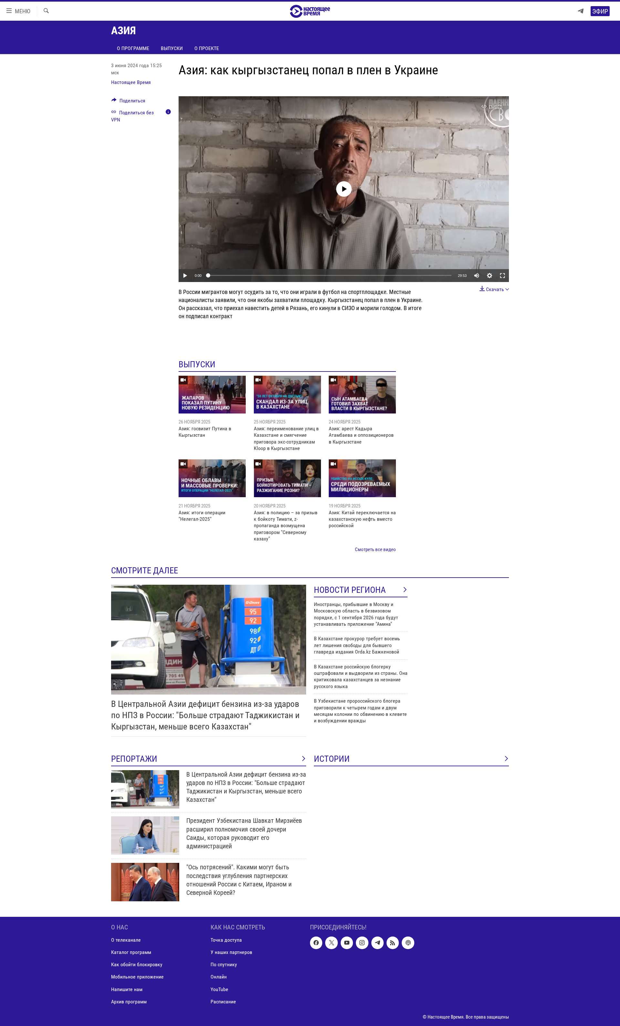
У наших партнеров (231, 952)
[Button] (128, 102)
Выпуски (172, 48)
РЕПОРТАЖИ (134, 759)
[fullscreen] (502, 275)
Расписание (223, 1002)
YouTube (219, 989)
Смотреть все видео (375, 549)
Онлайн (219, 977)
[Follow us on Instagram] (362, 943)
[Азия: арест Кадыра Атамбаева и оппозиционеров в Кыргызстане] (362, 395)
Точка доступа (226, 940)
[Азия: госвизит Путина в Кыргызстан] (212, 395)
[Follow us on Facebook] (316, 943)
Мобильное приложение (137, 977)
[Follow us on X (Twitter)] (331, 943)
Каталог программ (131, 952)
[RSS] (393, 943)
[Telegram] (581, 11)
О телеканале (126, 940)
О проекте (206, 48)
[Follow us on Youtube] (347, 943)
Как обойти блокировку (136, 965)
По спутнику (224, 965)
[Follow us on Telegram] (377, 943)
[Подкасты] (408, 943)
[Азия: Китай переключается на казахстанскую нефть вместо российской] (362, 478)
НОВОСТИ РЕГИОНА (350, 590)
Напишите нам (126, 989)
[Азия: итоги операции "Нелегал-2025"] (212, 478)
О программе (133, 48)
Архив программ (129, 1002)
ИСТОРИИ (332, 759)
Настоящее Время (131, 82)
